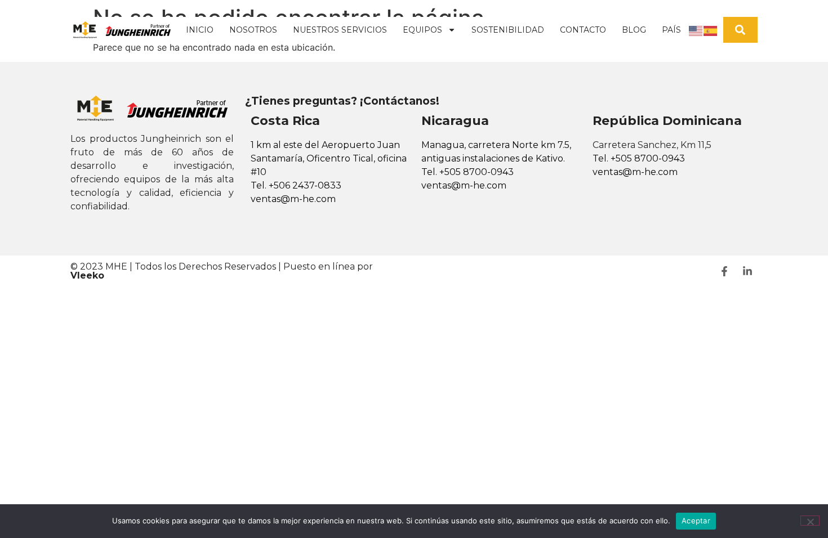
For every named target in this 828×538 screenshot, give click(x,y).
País (671, 30)
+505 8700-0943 (476, 172)
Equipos (422, 30)
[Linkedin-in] (747, 271)
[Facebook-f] (724, 271)
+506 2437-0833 (305, 185)
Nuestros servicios (340, 30)
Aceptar (696, 520)
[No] (810, 520)
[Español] (711, 29)
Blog (634, 30)
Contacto (583, 30)
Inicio (199, 30)
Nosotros (253, 30)
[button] (740, 30)
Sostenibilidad (507, 30)
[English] (696, 29)
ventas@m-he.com (293, 199)
